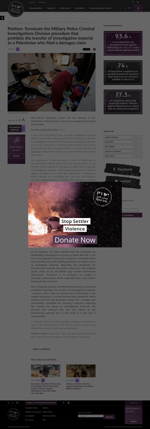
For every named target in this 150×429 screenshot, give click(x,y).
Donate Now (75, 239)
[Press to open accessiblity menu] (2, 18)
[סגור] (30, 184)
